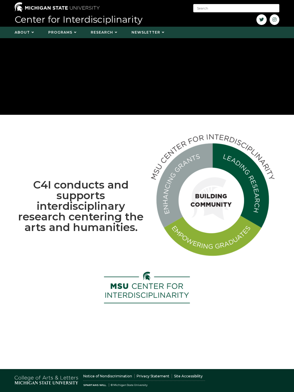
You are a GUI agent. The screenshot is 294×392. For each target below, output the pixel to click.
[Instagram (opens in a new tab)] (274, 19)
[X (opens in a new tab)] (261, 19)
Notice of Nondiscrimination (107, 376)
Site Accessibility (188, 376)
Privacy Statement (153, 376)
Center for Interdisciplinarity (78, 19)
